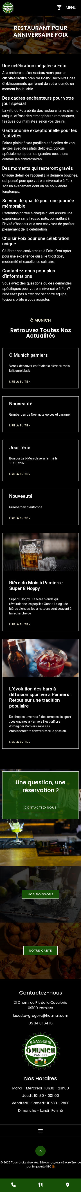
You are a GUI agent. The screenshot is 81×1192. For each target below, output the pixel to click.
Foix (45, 78)
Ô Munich (40, 320)
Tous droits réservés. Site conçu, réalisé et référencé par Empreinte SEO (45, 1164)
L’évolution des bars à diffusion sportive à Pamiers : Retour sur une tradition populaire (40, 697)
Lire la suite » (19, 381)
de (38, 78)
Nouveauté (20, 403)
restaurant (43, 72)
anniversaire (14, 78)
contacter (37, 294)
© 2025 (5, 1162)
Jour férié (19, 447)
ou (18, 121)
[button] (40, 1130)
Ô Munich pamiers (28, 355)
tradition (55, 256)
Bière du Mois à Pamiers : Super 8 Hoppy (36, 585)
